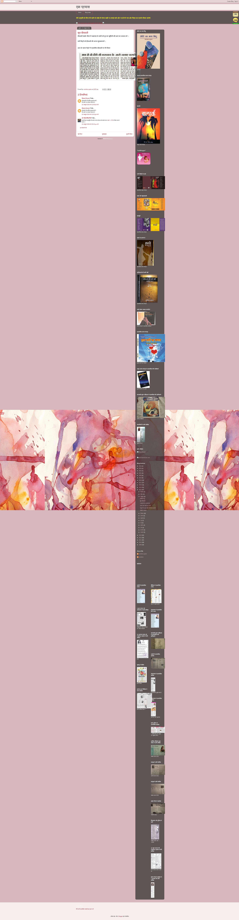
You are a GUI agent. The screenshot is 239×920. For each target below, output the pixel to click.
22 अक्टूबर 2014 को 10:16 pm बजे (90, 124)
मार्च (141, 527)
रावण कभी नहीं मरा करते (145, 505)
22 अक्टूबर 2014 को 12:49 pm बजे (90, 104)
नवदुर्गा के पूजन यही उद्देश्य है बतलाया (148, 508)
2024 (140, 466)
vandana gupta (143, 554)
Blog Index (88, 12)
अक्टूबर (142, 496)
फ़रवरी (142, 530)
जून (141, 520)
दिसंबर (142, 491)
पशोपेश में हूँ (142, 498)
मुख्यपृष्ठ (104, 134)
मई (141, 523)
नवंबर (141, 494)
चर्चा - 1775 (111, 120)
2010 (140, 542)
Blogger (120, 916)
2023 (140, 468)
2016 (140, 485)
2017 (140, 482)
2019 (140, 478)
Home (79, 12)
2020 (140, 475)
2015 (140, 487)
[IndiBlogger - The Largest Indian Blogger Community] (143, 164)
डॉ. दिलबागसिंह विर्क (86, 118)
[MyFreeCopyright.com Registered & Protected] (89, 23)
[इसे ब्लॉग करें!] (105, 89)
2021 (140, 473)
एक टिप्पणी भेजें (83, 127)
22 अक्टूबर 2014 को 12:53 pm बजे (90, 114)
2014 (140, 489)
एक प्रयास (83, 7)
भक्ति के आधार (143, 510)
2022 (140, 470)
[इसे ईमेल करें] (103, 89)
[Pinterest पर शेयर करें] (110, 89)
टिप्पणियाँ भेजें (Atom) (107, 138)
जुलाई (141, 518)
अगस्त (141, 515)
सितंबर (142, 513)
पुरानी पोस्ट (129, 134)
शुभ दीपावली (142, 501)
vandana (141, 557)
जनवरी (142, 532)
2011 (140, 540)
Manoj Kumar (86, 98)
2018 (140, 480)
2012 (140, 537)
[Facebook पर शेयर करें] (108, 89)
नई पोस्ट (80, 134)
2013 (140, 535)
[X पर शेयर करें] (107, 89)
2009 (140, 544)
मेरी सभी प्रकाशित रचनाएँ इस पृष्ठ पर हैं (84, 909)
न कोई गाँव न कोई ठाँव (145, 503)
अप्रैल (142, 525)
